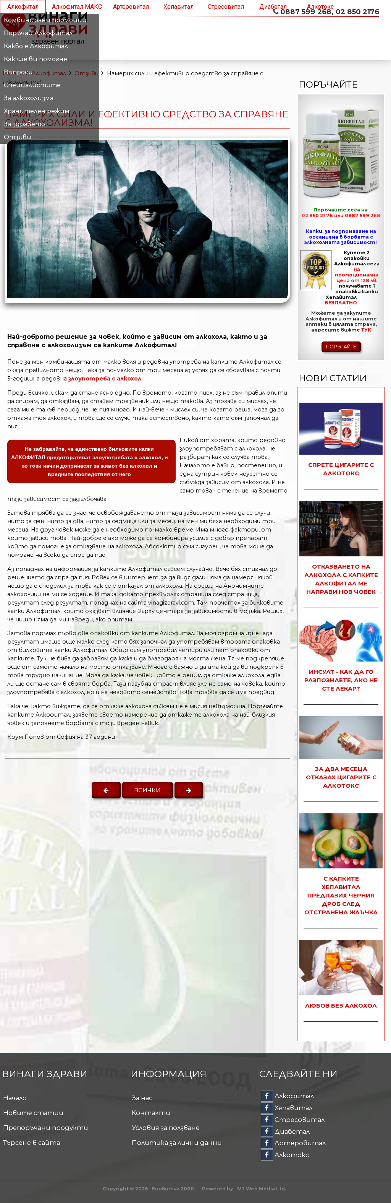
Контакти (151, 1113)
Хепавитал (178, 6)
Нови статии (333, 378)
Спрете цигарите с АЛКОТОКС (341, 469)
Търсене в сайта (31, 1142)
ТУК (366, 330)
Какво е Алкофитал (36, 46)
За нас (142, 1098)
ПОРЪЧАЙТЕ (341, 347)
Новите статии (33, 1113)
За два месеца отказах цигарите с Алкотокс (341, 777)
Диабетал (273, 6)
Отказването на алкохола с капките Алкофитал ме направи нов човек (341, 579)
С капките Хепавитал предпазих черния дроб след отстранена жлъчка (341, 895)
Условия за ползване (166, 1127)
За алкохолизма (28, 98)
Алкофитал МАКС (77, 6)
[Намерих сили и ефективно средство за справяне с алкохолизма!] (147, 296)
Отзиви (17, 137)
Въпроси (18, 72)
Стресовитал (226, 6)
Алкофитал (23, 6)
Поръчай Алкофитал (38, 33)
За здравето (24, 124)
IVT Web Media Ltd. (261, 1189)
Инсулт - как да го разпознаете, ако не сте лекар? (341, 680)
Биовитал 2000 (173, 1189)
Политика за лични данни (177, 1142)
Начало (15, 1098)
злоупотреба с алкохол (104, 378)
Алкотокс (320, 6)
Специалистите (32, 85)
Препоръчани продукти (45, 1127)
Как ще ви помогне (35, 59)
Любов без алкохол (341, 1005)
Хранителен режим (36, 111)
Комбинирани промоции (45, 20)
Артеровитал (131, 6)
